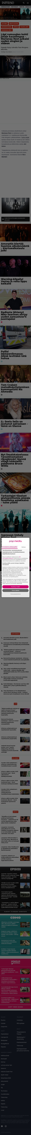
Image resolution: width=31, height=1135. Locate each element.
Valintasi (23, 547)
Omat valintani (15, 590)
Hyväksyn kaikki (15, 586)
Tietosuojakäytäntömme (15, 594)
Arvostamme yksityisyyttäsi (9, 547)
